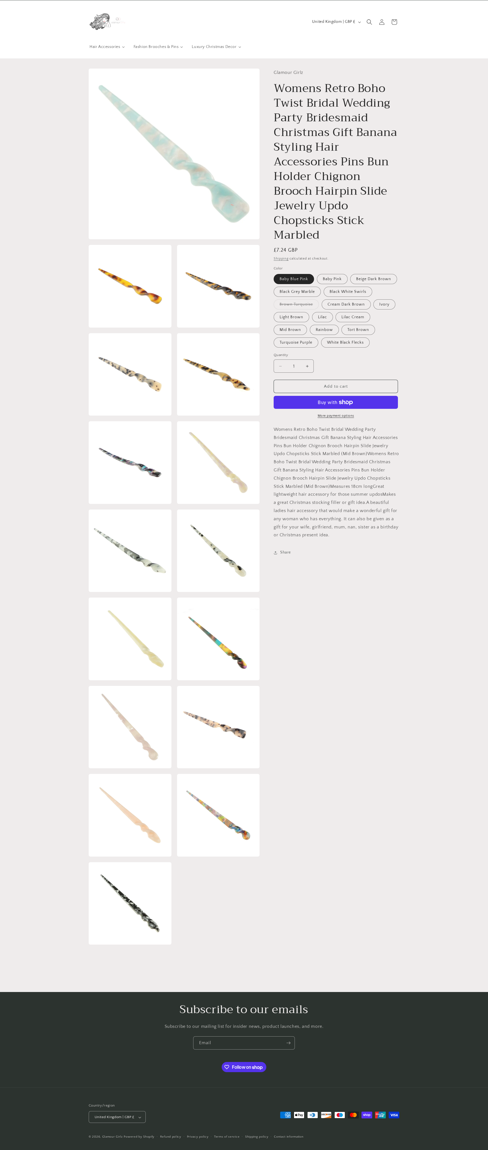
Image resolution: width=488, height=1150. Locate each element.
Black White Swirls (348, 291)
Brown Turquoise (299, 306)
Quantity (281, 355)
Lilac (322, 317)
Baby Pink (332, 279)
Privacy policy (198, 1136)
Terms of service (226, 1136)
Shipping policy (257, 1136)
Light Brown (291, 317)
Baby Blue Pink (294, 279)
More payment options (336, 416)
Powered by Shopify (139, 1137)
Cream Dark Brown (346, 304)
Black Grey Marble (297, 291)
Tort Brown (358, 330)
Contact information (288, 1136)
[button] (369, 22)
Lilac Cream (352, 317)
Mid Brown (290, 330)
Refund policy (170, 1136)
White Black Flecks (345, 342)
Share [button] (285, 552)
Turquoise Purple (296, 342)
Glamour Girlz (112, 1137)
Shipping (281, 258)
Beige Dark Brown (373, 279)
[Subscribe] (288, 1043)
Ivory (384, 304)
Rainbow (324, 330)
